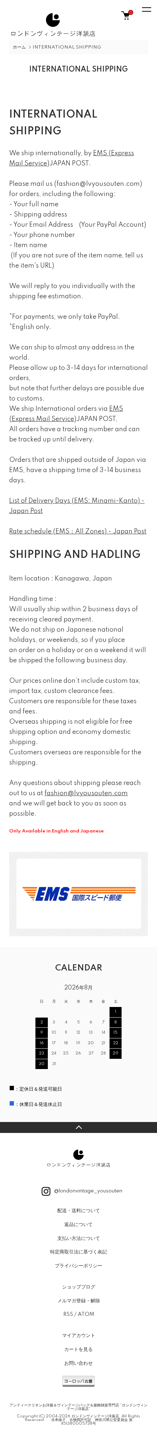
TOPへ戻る (78, 1127)
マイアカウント (78, 1335)
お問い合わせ (78, 1363)
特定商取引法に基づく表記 (78, 1252)
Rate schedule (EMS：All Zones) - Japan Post (77, 531)
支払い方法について (78, 1238)
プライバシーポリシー (78, 1265)
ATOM (86, 1314)
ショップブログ (78, 1287)
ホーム (19, 47)
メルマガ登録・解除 (78, 1300)
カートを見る (78, 1349)
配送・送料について (78, 1210)
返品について (78, 1224)
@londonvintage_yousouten (87, 1191)
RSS (68, 1314)
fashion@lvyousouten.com (86, 793)
